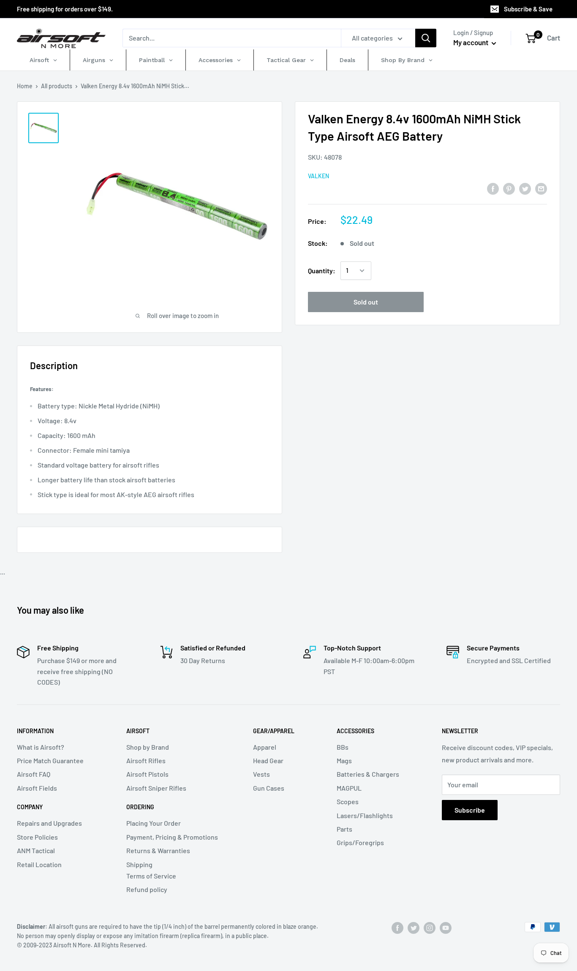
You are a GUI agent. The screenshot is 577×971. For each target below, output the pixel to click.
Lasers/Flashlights (365, 815)
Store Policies (37, 837)
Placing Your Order (153, 823)
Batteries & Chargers (368, 774)
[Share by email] (541, 188)
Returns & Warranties (158, 850)
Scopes (348, 801)
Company (30, 807)
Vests (261, 774)
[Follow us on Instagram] (429, 928)
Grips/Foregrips (360, 842)
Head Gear (268, 760)
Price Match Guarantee (50, 760)
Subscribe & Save (528, 9)
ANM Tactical (36, 850)
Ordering (140, 807)
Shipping (139, 864)
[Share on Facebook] (493, 188)
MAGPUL (349, 788)
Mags (344, 760)
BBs (342, 747)
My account (471, 42)
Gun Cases (268, 788)
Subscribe (470, 810)
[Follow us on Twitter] (413, 928)
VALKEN (318, 176)
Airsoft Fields (37, 788)
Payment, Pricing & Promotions (172, 837)
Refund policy (146, 889)
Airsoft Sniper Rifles (156, 788)
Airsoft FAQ (33, 774)
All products (56, 86)
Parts (344, 829)
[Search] (425, 38)
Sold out (366, 302)
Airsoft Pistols (147, 774)
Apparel (264, 747)
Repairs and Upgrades (49, 823)
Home (25, 86)
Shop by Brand (147, 747)
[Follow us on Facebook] (397, 928)
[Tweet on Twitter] (525, 188)
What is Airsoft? (40, 747)
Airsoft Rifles (146, 760)
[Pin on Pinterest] (509, 188)
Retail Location (39, 864)
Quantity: (321, 271)
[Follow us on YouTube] (446, 928)
